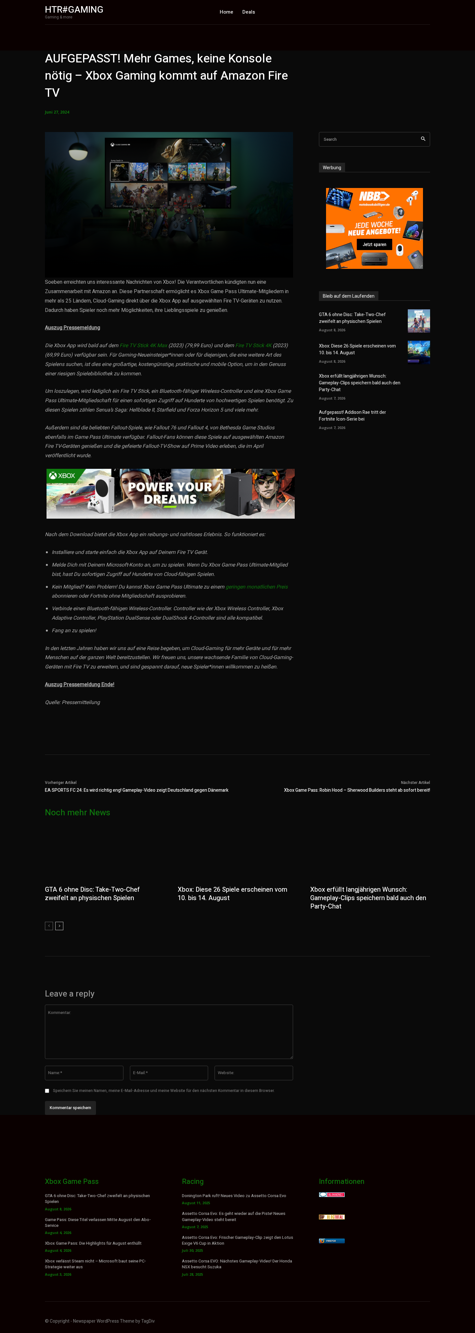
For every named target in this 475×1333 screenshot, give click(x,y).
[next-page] (59, 926)
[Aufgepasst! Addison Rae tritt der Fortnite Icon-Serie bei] (419, 419)
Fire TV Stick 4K (253, 345)
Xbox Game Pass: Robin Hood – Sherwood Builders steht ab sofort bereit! (357, 790)
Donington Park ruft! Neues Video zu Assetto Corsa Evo (234, 1196)
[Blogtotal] (332, 1217)
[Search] (423, 139)
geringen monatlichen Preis (256, 587)
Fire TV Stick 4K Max (143, 345)
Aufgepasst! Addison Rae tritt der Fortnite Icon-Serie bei (352, 416)
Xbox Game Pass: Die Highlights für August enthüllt (93, 1243)
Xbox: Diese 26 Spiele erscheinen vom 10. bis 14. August (232, 894)
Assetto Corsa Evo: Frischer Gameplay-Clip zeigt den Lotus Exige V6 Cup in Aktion (237, 1240)
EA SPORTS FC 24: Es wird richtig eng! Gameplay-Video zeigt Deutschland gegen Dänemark (136, 790)
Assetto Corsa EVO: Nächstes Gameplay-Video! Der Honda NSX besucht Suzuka (237, 1264)
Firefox (331, 1241)
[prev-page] (49, 926)
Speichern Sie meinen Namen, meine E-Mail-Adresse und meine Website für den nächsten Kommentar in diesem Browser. (164, 1091)
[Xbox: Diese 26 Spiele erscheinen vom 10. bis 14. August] (419, 352)
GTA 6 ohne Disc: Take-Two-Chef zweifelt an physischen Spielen (352, 318)
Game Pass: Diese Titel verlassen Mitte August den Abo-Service (98, 1222)
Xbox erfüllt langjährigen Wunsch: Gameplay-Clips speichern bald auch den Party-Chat (359, 383)
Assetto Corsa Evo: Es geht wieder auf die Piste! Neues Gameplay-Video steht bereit (233, 1216)
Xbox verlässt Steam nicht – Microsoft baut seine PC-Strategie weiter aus (95, 1264)
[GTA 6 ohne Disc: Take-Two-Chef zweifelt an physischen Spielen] (419, 321)
